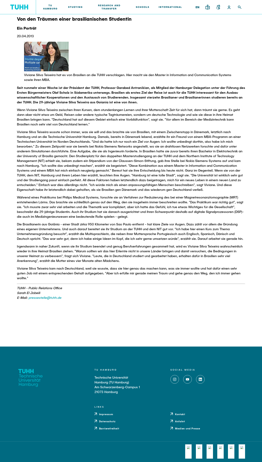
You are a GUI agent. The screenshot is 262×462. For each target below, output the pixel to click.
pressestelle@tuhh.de (45, 298)
